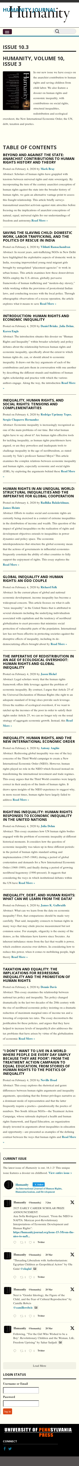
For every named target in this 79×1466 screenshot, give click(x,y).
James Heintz (11, 508)
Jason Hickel (49, 674)
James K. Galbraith (53, 905)
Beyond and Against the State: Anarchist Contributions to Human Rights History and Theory (38, 158)
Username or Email (15, 1383)
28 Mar (49, 1254)
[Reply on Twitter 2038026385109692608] (15, 1351)
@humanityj (35, 1202)
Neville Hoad (49, 1080)
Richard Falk (49, 587)
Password (9, 1397)
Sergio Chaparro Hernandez (21, 419)
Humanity (20, 1202)
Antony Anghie (50, 748)
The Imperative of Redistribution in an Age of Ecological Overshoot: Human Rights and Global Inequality (38, 662)
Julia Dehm (66, 326)
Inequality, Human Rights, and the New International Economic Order (39, 739)
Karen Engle (11, 331)
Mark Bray (48, 169)
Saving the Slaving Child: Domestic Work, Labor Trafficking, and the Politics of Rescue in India (37, 236)
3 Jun (48, 1202)
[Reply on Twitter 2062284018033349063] (15, 1243)
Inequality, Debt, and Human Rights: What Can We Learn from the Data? (39, 897)
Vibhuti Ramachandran (55, 247)
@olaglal (25, 1268)
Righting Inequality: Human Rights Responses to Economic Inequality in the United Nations (37, 816)
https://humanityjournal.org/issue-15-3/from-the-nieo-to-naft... (43, 1234)
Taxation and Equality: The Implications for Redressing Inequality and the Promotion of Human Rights (36, 975)
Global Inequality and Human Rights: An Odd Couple (33, 578)
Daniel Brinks (49, 326)
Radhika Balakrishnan (55, 502)
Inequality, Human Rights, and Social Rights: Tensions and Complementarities (33, 404)
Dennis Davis (49, 987)
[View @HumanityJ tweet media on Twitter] (34, 1268)
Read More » (39, 220)
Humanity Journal (29, 9)
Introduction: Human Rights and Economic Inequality (36, 318)
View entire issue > (60, 1173)
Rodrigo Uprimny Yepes (56, 414)
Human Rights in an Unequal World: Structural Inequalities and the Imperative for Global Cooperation (39, 492)
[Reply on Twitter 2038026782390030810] (15, 1316)
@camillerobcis (23, 1307)
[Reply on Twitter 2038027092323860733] (15, 1277)
